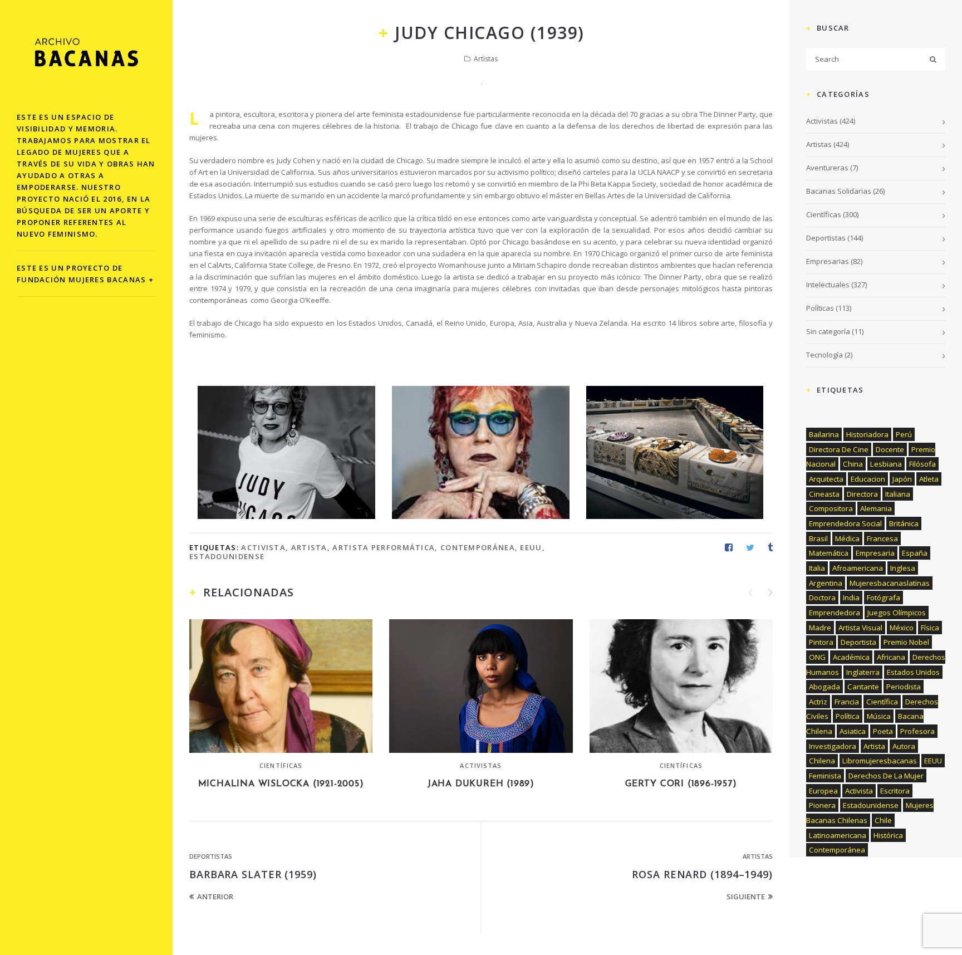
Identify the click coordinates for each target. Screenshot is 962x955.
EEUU (531, 547)
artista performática (383, 547)
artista (309, 547)
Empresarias (827, 261)
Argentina (825, 583)
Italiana (897, 494)
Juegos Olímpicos (896, 613)
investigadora (832, 746)
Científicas (280, 765)
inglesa (902, 568)
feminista (825, 776)
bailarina (824, 434)
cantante (863, 687)
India (851, 597)
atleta (929, 479)
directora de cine (838, 449)
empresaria (875, 553)
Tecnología (824, 355)
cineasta (824, 494)
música (879, 716)
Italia (817, 568)
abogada (824, 687)
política (848, 716)
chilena (822, 761)
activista (263, 547)
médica (847, 538)
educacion (868, 479)
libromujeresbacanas (879, 761)
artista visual (860, 628)
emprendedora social (845, 523)
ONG (817, 657)
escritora (895, 791)
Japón (902, 479)
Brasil (818, 538)
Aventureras (827, 168)
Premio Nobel (906, 642)
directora (862, 494)
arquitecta (826, 479)
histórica (888, 835)
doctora (822, 597)
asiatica (853, 731)
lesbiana (886, 464)
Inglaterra (863, 672)
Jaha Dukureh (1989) (481, 784)
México (902, 628)
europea (823, 791)
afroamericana (857, 568)
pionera (822, 805)
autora (903, 746)
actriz (818, 702)
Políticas (820, 308)
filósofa (922, 464)
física (930, 628)
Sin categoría (828, 331)
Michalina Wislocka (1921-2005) (281, 784)
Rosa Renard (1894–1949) (702, 874)
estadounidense (226, 556)
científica (882, 702)
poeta (883, 731)
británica (904, 523)
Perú (904, 434)
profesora (917, 731)
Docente (890, 449)
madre (820, 628)
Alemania (876, 508)
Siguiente (746, 897)
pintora (821, 642)
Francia (847, 702)
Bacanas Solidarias (838, 191)
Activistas (481, 765)
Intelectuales (828, 285)
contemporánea (477, 547)
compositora (831, 508)
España (914, 553)
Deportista (858, 642)
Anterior (215, 897)
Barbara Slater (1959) (253, 874)
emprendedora (834, 613)
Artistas (486, 58)
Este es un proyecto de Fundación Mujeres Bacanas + (85, 274)
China (853, 464)
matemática (828, 553)
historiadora (867, 434)
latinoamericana (837, 835)
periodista (903, 687)
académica (851, 657)
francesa (882, 538)
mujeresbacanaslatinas (890, 583)
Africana (891, 657)
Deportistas (210, 856)
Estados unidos (913, 672)
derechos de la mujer (886, 776)
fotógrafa (883, 597)
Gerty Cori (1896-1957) (681, 784)
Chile (883, 820)
